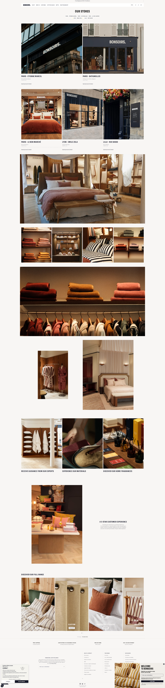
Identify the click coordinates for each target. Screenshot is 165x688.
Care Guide (127, 655)
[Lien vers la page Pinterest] (82, 684)
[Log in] (138, 5)
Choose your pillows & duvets (130, 659)
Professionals (107, 665)
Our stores (107, 663)
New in (106, 672)
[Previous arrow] (24, 604)
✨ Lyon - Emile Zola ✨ (77, 18)
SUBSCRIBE (152, 681)
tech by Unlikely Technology (82, 685)
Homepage (79, 636)
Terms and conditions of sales (90, 670)
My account (86, 655)
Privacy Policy (53, 663)
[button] (2, 685)
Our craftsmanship (108, 657)
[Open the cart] (141, 5)
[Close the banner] (143, 1)
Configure (8, 681)
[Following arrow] (140, 604)
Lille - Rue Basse (88, 18)
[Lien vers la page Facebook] (84, 684)
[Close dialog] (163, 664)
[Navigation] (135, 5)
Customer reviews (87, 665)
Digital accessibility (87, 674)
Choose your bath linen (129, 661)
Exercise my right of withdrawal (90, 663)
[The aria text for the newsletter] (64, 667)
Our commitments (108, 659)
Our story (106, 655)
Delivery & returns (87, 659)
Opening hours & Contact (26, 83)
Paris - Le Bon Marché (94, 16)
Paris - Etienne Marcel (71, 16)
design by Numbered (82, 686)
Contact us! (86, 657)
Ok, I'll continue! (21, 681)
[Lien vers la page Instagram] (80, 684)
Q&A (85, 661)
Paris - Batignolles (83, 16)
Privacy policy (86, 672)
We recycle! (107, 661)
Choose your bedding (129, 657)
